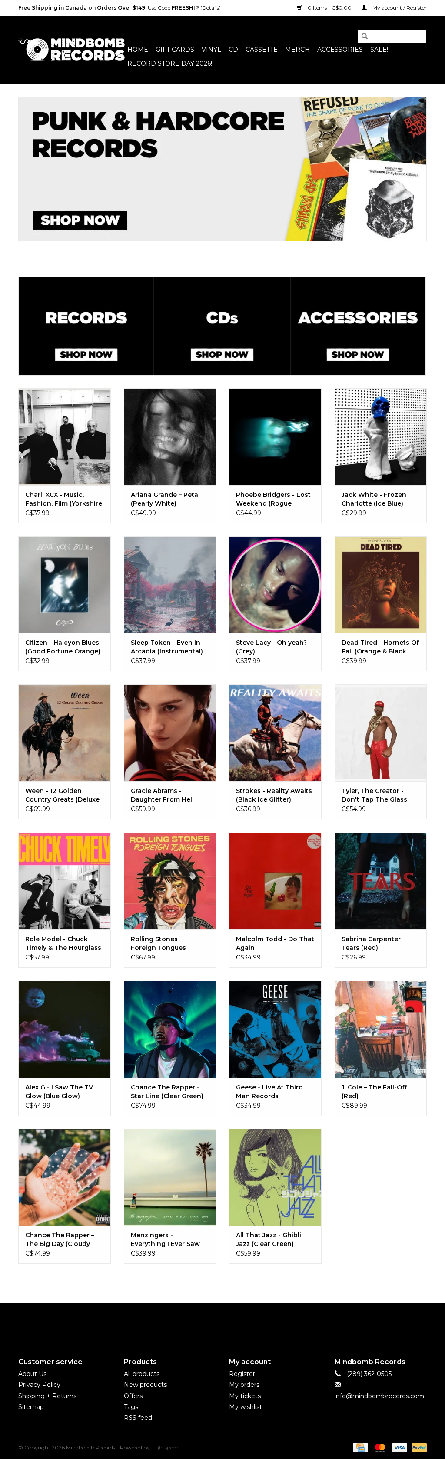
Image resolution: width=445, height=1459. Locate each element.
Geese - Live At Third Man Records (269, 1091)
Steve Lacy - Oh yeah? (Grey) (271, 647)
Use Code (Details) (119, 7)
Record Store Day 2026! (169, 63)
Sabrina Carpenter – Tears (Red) (373, 943)
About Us (32, 1374)
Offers (133, 1396)
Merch (297, 49)
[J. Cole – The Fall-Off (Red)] (381, 1029)
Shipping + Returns (47, 1396)
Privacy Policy (39, 1385)
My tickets (245, 1396)
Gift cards (175, 49)
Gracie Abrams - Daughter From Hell (162, 795)
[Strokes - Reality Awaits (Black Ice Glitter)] (275, 732)
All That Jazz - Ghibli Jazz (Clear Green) (268, 1239)
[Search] (361, 36)
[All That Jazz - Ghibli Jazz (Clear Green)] (275, 1177)
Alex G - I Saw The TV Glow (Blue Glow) (59, 1091)
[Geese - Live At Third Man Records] (275, 1029)
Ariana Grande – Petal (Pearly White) (165, 499)
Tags (131, 1407)
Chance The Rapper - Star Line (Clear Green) (167, 1091)
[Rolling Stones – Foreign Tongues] (170, 881)
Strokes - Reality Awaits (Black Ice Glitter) (274, 795)
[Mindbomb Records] (71, 50)
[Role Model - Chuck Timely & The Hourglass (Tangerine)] (64, 881)
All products (141, 1374)
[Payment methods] (359, 1447)
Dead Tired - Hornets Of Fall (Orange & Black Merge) (380, 647)
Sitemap (31, 1407)
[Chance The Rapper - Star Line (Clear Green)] (170, 1029)
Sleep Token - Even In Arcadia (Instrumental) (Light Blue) (167, 647)
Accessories (340, 49)
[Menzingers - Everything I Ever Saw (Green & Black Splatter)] (170, 1177)
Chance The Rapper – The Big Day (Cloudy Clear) (59, 1239)
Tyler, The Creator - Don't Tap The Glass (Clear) (374, 795)
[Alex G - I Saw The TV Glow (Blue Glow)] (64, 1029)
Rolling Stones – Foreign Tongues (158, 943)
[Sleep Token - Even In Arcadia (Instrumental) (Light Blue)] (170, 584)
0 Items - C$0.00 (329, 7)
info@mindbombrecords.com (379, 1396)
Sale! (379, 49)
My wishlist (245, 1407)
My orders (244, 1385)
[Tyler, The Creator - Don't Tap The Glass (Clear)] (381, 732)
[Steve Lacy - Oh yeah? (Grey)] (275, 584)
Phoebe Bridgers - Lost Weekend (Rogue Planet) (273, 499)
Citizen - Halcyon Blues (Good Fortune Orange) (62, 647)
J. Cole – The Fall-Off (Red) (374, 1091)
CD (233, 49)
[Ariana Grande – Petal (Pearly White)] (170, 436)
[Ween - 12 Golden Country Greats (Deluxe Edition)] (64, 732)
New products (145, 1385)
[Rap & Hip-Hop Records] (222, 169)
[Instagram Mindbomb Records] (238, 1323)
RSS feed (138, 1418)
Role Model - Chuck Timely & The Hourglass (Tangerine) (63, 943)
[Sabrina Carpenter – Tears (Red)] (381, 881)
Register (242, 1374)
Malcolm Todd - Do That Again (275, 943)
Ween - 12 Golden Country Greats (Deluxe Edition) (62, 795)
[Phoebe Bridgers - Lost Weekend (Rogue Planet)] (275, 436)
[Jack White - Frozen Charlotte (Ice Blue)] (381, 436)
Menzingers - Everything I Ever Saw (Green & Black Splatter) (169, 1239)
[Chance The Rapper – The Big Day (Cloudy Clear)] (64, 1177)
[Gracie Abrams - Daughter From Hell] (170, 732)
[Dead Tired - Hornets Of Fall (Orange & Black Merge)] (381, 584)
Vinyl (211, 49)
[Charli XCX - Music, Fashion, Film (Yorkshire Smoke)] (64, 436)
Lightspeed (165, 1447)
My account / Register (399, 7)
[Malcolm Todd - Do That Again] (275, 881)
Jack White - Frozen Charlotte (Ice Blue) (374, 499)
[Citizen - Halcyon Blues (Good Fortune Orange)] (64, 584)
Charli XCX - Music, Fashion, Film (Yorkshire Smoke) (63, 499)
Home (137, 49)
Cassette (262, 49)
